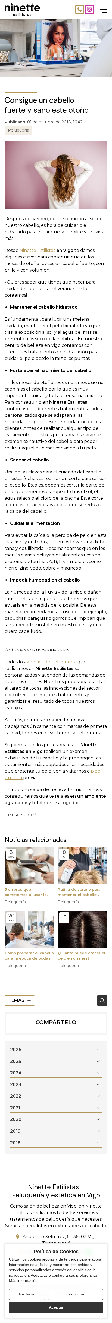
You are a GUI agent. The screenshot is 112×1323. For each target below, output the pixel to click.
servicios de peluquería (51, 662)
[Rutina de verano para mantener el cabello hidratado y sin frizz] (82, 865)
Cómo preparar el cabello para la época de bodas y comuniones (29, 956)
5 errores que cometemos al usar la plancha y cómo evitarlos (29, 892)
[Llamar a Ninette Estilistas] (79, 9)
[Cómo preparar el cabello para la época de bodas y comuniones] (29, 929)
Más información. (24, 1280)
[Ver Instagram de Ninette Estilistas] (89, 9)
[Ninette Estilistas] (22, 9)
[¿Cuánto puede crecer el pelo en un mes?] (82, 929)
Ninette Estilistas (37, 250)
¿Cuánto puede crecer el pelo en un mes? (81, 955)
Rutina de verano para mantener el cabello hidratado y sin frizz (79, 892)
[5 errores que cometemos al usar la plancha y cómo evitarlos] (29, 865)
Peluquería (18, 130)
